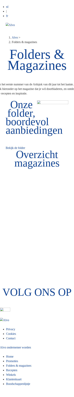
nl (7, 6)
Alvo (15, 37)
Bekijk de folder (15, 147)
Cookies (11, 333)
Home (9, 356)
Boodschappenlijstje (18, 383)
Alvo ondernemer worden (15, 347)
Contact (10, 338)
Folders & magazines (18, 365)
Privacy (10, 329)
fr (7, 15)
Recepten (11, 370)
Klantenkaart (13, 379)
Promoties (12, 361)
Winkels (11, 374)
